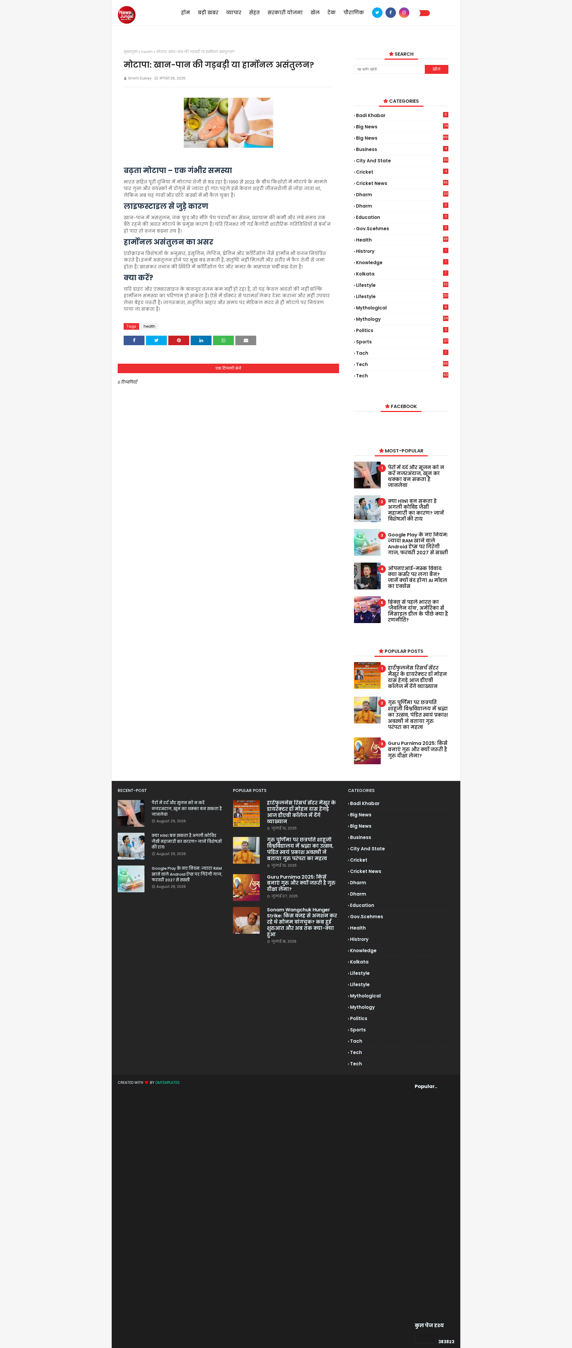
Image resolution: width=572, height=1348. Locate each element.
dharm (402, 194)
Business (401, 149)
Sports (401, 341)
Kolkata (401, 273)
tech (402, 364)
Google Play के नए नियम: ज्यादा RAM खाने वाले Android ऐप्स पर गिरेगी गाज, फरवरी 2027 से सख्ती (418, 544)
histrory (401, 251)
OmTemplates (167, 1082)
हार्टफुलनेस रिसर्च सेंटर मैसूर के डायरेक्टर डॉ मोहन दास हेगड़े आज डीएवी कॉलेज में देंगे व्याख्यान (417, 677)
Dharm (401, 206)
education (401, 217)
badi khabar (401, 115)
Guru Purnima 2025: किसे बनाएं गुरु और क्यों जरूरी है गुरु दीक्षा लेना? (417, 749)
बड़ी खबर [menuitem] (208, 12)
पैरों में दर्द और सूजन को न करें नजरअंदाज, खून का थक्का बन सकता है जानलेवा (416, 476)
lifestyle (402, 285)
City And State (402, 160)
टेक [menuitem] (331, 12)
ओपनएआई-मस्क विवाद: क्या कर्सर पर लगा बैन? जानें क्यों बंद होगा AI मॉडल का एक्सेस (417, 577)
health (147, 51)
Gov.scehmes (401, 228)
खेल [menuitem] (315, 12)
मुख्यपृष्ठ (131, 51)
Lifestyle (402, 296)
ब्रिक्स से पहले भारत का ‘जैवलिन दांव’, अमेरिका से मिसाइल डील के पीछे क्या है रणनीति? (418, 611)
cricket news (402, 183)
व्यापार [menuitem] (233, 12)
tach (401, 353)
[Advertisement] (425, 1206)
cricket (401, 172)
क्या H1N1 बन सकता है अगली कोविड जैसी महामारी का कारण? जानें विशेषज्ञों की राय (416, 510)
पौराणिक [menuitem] (353, 12)
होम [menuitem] (185, 12)
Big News (402, 138)
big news (401, 126)
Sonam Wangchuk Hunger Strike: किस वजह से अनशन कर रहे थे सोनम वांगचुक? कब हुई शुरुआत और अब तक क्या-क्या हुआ (302, 922)
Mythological (401, 307)
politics (401, 330)
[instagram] (404, 12)
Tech (402, 375)
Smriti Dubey (140, 78)
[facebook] (391, 12)
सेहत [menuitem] (254, 12)
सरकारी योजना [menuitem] (285, 12)
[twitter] (377, 12)
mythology (402, 319)
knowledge (401, 262)
